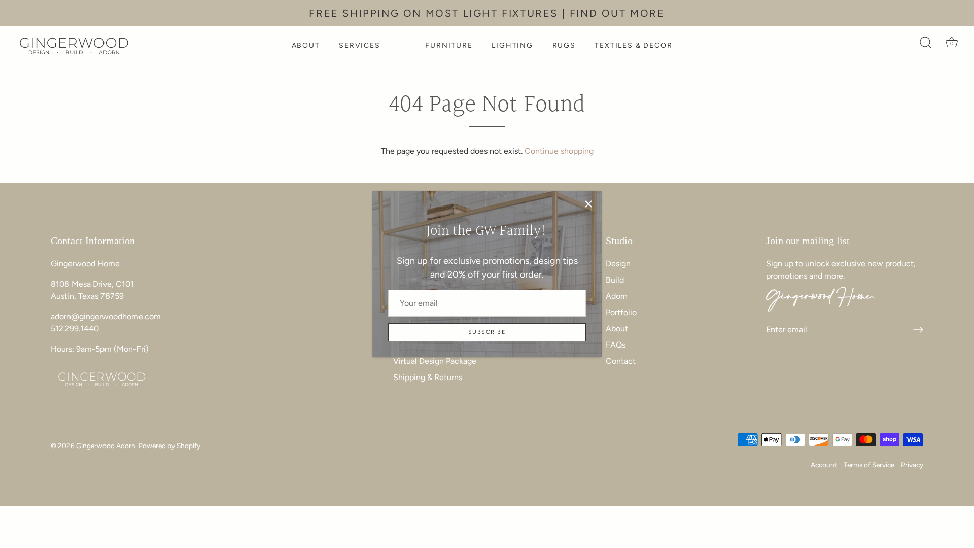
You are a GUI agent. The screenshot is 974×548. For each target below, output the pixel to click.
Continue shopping (559, 151)
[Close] (588, 204)
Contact (621, 361)
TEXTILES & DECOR (633, 45)
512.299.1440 (75, 328)
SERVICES (359, 45)
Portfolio (621, 312)
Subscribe (487, 332)
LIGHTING (512, 45)
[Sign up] (918, 330)
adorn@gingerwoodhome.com (106, 316)
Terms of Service (869, 465)
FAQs (615, 345)
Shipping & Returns (427, 377)
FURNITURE (448, 45)
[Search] (926, 46)
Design (618, 263)
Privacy (912, 465)
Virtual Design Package (434, 361)
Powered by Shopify (169, 445)
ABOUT (306, 45)
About (617, 328)
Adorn (617, 296)
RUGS (564, 45)
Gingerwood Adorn (105, 445)
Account (824, 465)
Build (615, 280)
